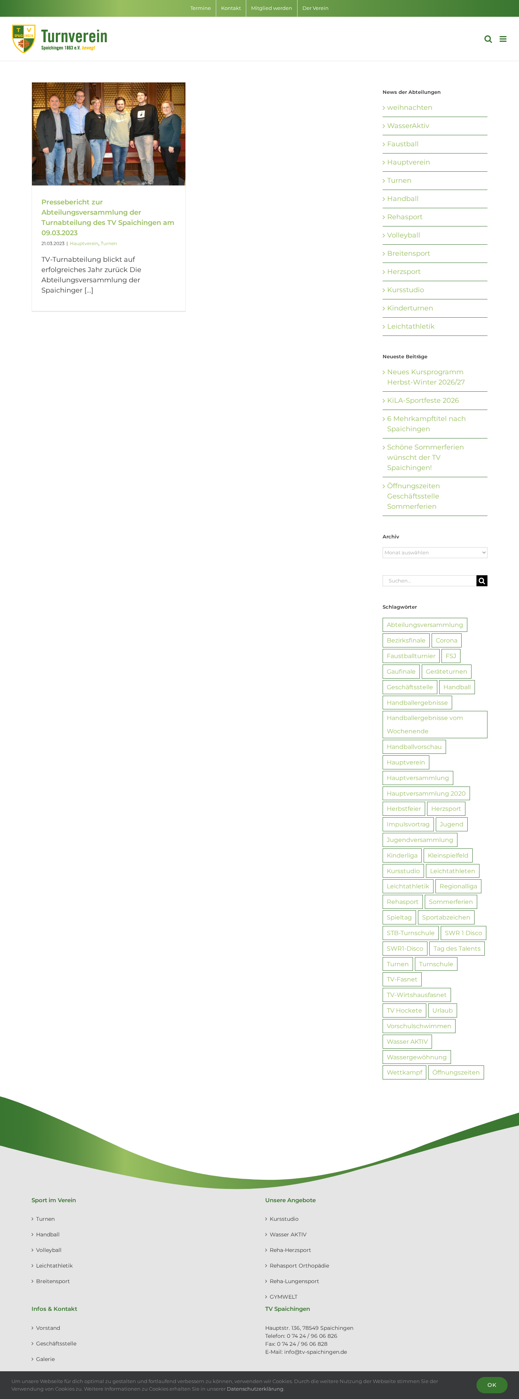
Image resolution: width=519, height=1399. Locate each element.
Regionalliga (458, 886)
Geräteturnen (446, 671)
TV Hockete (404, 1010)
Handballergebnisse (417, 702)
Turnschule (436, 964)
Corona (446, 640)
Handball (403, 199)
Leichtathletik (411, 326)
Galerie (45, 1359)
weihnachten (409, 107)
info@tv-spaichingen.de (315, 1351)
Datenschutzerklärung (255, 1389)
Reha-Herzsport (290, 1250)
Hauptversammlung (418, 778)
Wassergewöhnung (417, 1057)
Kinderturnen (410, 308)
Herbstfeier (404, 808)
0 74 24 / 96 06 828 (302, 1343)
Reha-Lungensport (294, 1281)
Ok (492, 1385)
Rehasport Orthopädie (299, 1265)
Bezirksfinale (406, 640)
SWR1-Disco (405, 948)
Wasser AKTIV (407, 1041)
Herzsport (404, 271)
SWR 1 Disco (463, 933)
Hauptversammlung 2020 (426, 793)
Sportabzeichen (446, 917)
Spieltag (399, 917)
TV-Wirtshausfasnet (417, 995)
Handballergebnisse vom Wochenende (425, 724)
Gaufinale (401, 671)
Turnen (109, 243)
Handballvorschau (414, 746)
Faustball (403, 144)
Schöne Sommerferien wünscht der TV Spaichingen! (425, 457)
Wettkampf (404, 1072)
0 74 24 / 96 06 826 (312, 1336)
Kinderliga (402, 855)
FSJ (451, 656)
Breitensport (408, 253)
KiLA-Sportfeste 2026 (423, 400)
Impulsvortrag (408, 824)
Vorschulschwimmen (419, 1026)
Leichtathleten (452, 871)
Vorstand (48, 1328)
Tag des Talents (457, 948)
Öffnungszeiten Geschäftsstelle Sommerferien (413, 496)
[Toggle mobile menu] (504, 39)
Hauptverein (84, 243)
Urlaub (442, 1010)
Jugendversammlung (420, 840)
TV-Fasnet (402, 979)
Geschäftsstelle (410, 687)
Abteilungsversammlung (425, 624)
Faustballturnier (411, 656)
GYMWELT (283, 1296)
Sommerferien (451, 901)
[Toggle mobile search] (488, 39)
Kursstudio (405, 290)
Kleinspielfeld (448, 855)
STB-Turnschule (411, 933)
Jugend (452, 824)
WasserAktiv (408, 126)
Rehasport (404, 217)
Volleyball (403, 235)
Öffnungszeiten (456, 1072)
